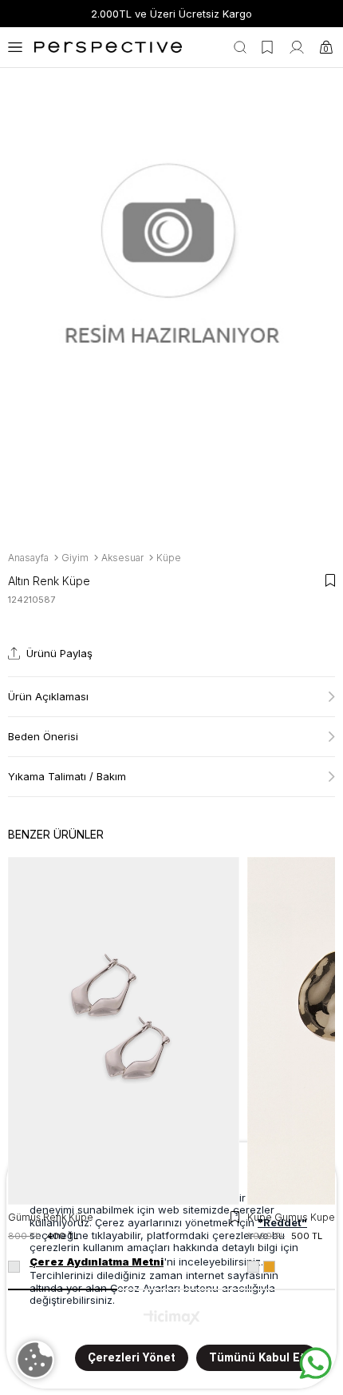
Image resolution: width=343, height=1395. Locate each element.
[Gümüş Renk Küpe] (123, 1031)
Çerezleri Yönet (131, 1358)
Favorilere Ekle (235, 1217)
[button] (62, 1289)
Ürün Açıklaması (48, 696)
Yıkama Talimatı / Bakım (67, 776)
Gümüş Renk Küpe (50, 1217)
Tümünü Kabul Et (257, 1358)
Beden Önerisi (43, 736)
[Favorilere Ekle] (330, 580)
